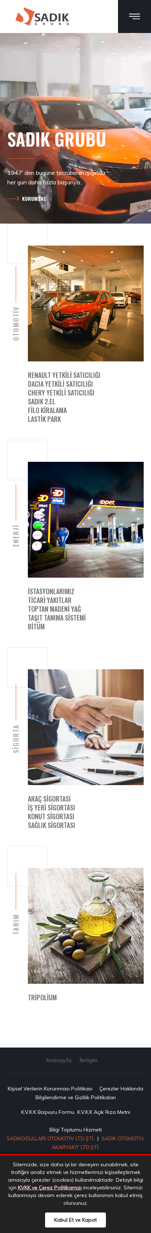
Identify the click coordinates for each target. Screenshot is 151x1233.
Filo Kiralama (47, 410)
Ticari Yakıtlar (49, 600)
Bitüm (36, 626)
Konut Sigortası (51, 816)
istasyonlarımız (51, 591)
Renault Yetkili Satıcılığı (64, 375)
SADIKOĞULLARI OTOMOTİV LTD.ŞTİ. (51, 1138)
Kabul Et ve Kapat (75, 1220)
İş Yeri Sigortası (51, 807)
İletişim (88, 1060)
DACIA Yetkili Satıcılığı (60, 384)
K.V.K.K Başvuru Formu (47, 1112)
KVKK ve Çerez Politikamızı (50, 1187)
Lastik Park (44, 419)
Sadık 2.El (41, 401)
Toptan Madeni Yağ (54, 609)
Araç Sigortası (49, 798)
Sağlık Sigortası (51, 825)
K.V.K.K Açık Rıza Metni (103, 1112)
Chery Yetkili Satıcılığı (61, 392)
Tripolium (42, 997)
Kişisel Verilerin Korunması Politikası (50, 1088)
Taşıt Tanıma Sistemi (57, 617)
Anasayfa (58, 1060)
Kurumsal (34, 198)
